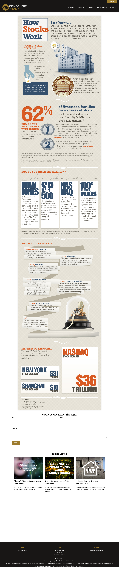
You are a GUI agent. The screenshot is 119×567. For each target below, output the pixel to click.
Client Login (111, 1)
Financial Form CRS (60, 558)
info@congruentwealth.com (96, 550)
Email (61, 417)
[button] (71, 7)
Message (14, 428)
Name (13, 417)
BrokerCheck (72, 561)
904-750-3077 (24, 550)
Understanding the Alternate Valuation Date (87, 482)
